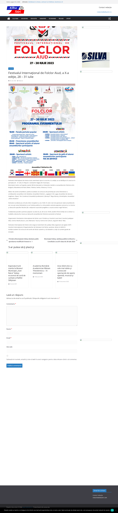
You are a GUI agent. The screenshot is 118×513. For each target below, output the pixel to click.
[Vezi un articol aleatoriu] (109, 18)
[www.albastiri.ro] (8, 18)
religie (61, 18)
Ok (112, 510)
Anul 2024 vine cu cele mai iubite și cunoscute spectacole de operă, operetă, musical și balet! (66, 272)
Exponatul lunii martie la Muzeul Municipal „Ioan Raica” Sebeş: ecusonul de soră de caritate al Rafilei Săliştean (16, 273)
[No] (116, 510)
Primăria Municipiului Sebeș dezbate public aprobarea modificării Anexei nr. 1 (24, 240)
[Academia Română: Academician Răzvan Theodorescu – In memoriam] (42, 253)
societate (24, 18)
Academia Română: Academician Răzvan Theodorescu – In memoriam (41, 269)
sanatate (43, 18)
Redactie (21, 80)
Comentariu (11, 304)
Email (8, 338)
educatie (34, 18)
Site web (9, 347)
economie (52, 18)
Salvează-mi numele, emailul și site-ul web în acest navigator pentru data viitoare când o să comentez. (41, 359)
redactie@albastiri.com (100, 497)
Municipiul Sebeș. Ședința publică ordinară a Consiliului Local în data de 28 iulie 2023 (59, 240)
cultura (15, 18)
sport (68, 18)
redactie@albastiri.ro (104, 12)
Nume (9, 329)
